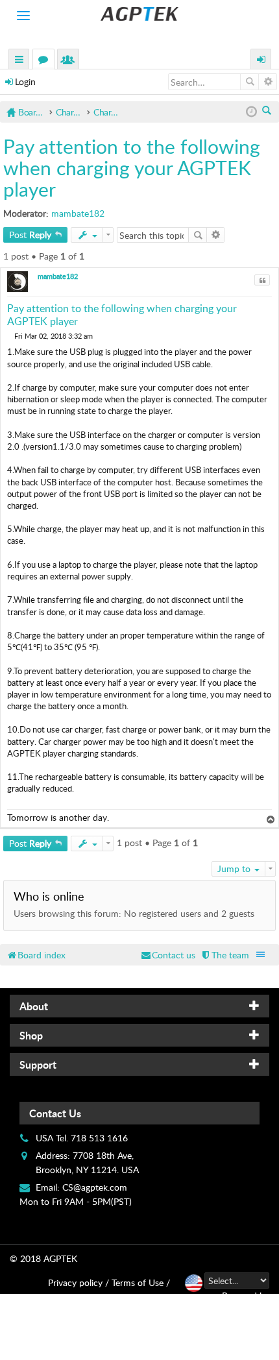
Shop (31, 1035)
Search (249, 82)
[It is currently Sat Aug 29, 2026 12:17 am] (251, 112)
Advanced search (267, 82)
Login (25, 81)
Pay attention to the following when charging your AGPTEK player (131, 167)
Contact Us (55, 1113)
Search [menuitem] (268, 111)
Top (272, 820)
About (33, 1006)
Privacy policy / (78, 1282)
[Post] (10, 336)
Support (37, 1064)
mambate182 (77, 213)
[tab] (139, 1006)
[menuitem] (224, 955)
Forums (46, 61)
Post (30, 234)
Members (71, 61)
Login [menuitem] (261, 61)
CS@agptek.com (94, 1187)
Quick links (19, 61)
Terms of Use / (141, 1282)
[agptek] (139, 14)
